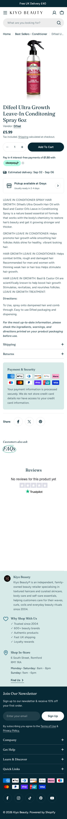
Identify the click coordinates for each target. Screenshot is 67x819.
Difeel (17, 126)
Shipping (23, 136)
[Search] (59, 23)
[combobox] (33, 22)
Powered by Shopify (42, 812)
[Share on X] (29, 421)
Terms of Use (48, 726)
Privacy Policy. (11, 730)
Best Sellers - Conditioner (31, 34)
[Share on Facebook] (18, 421)
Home (7, 34)
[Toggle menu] (5, 12)
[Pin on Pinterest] (40, 421)
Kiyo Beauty (20, 812)
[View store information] (58, 186)
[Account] (54, 12)
